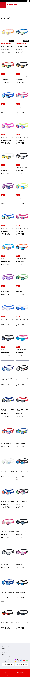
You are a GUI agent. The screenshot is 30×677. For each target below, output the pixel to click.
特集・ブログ (7, 648)
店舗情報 (6, 652)
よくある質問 (7, 659)
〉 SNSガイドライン (4, 672)
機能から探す (3, 9)
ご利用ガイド (7, 661)
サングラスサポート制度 (8, 657)
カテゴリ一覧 (7, 646)
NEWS (5, 654)
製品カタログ (7, 650)
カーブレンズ (19, 9)
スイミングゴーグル (11, 9)
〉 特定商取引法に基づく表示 (19, 672)
